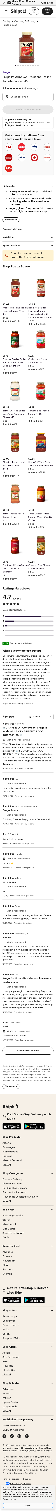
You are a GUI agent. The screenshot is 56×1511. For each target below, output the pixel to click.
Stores (6, 1220)
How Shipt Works (12, 1215)
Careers (7, 1256)
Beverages (8, 1147)
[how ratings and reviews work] (25, 609)
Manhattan (9, 1370)
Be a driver (8, 1321)
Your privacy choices (20, 1483)
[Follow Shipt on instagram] (12, 1436)
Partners (7, 1269)
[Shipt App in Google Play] (34, 1126)
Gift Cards (8, 1228)
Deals (5, 1237)
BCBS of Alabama (13, 1430)
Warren (6, 1398)
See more (7, 764)
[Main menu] (6, 11)
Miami (5, 1361)
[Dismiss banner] (4, 3)
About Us (7, 1252)
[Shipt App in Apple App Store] (11, 1126)
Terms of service (10, 1479)
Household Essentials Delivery (20, 1197)
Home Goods (10, 1151)
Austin (6, 1353)
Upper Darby (10, 1402)
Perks (5, 1329)
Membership (9, 1224)
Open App (47, 3)
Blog (5, 1265)
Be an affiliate (10, 1325)
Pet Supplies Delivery (14, 1188)
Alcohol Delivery (12, 1183)
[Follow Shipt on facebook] (4, 1436)
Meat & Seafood (12, 1160)
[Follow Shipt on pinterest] (19, 1436)
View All (6, 1165)
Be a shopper (10, 1316)
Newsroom (8, 1260)
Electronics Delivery (14, 1192)
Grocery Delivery (12, 1179)
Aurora (6, 1393)
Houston (7, 1366)
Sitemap (7, 1274)
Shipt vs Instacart (13, 1233)
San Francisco (10, 1357)
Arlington (8, 1389)
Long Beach (9, 1406)
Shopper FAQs (11, 1338)
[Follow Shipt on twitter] (27, 1436)
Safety (6, 1334)
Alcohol (7, 1143)
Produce (7, 1156)
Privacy (27, 1479)
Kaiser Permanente (13, 1425)
